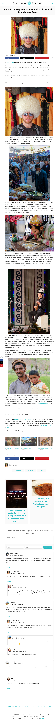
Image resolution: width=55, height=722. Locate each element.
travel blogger (28, 419)
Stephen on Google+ (46, 425)
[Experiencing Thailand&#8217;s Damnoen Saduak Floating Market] (29, 441)
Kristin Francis (12, 464)
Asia (5, 467)
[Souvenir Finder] (27, 3)
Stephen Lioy (10, 62)
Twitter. (9, 427)
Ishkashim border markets (43, 403)
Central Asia (9, 467)
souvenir (30, 470)
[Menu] (3, 3)
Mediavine (43, 718)
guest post (18, 470)
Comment (47, 547)
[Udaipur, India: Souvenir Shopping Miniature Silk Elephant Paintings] (45, 441)
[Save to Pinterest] (1, 365)
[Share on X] (1, 362)
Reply (8, 567)
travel (41, 470)
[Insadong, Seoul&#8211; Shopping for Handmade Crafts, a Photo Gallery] (12, 441)
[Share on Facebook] (1, 360)
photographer (18, 419)
